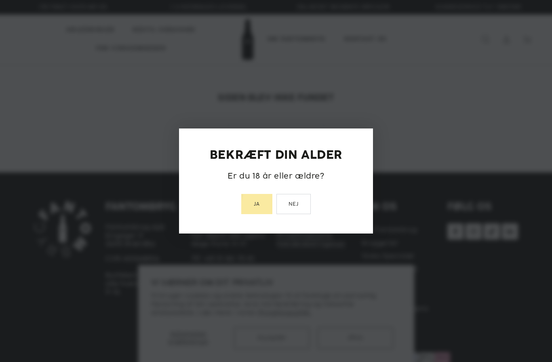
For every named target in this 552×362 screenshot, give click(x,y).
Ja (257, 204)
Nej (294, 204)
